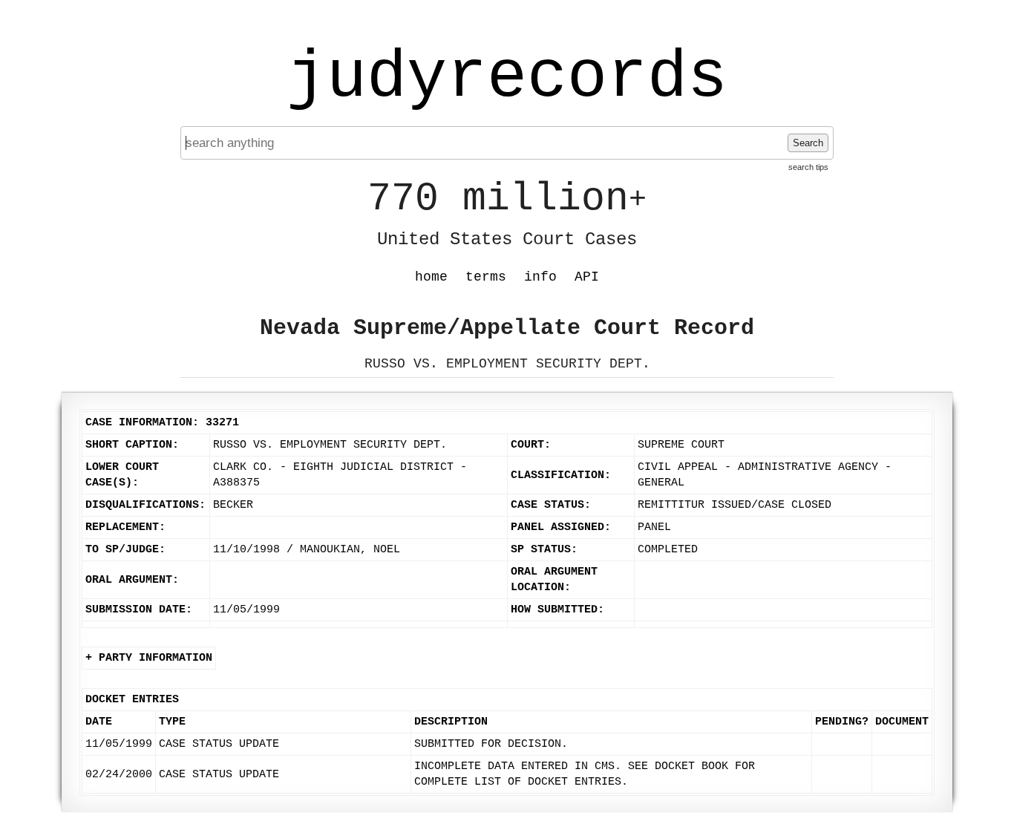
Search (808, 142)
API (587, 276)
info (540, 276)
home (431, 276)
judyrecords (507, 78)
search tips (808, 167)
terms (485, 276)
